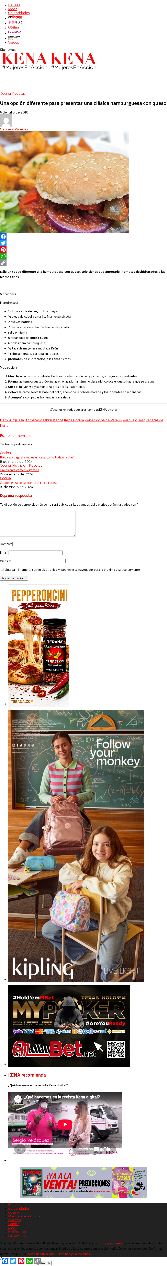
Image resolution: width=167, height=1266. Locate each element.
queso (140, 420)
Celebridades (19, 13)
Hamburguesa (12, 420)
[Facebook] (83, 236)
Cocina (5, 94)
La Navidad (17, 1236)
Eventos (14, 1220)
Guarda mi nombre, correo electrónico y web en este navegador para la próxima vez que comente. (73, 570)
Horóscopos (17, 1232)
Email (4, 552)
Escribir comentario (15, 436)
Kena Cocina (74, 420)
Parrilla (128, 420)
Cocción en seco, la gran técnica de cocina (28, 482)
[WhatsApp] (83, 256)
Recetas (18, 94)
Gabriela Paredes (14, 129)
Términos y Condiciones (73, 1254)
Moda (12, 9)
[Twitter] (83, 243)
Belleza (14, 5)
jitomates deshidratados (44, 420)
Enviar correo (113, 1243)
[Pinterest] (83, 249)
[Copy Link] (83, 262)
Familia (13, 1224)
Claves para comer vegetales (19, 469)
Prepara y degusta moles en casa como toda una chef (37, 457)
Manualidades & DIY (24, 1216)
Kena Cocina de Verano (103, 420)
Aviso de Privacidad (41, 1254)
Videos (13, 42)
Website (6, 561)
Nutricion (19, 465)
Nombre (6, 544)
